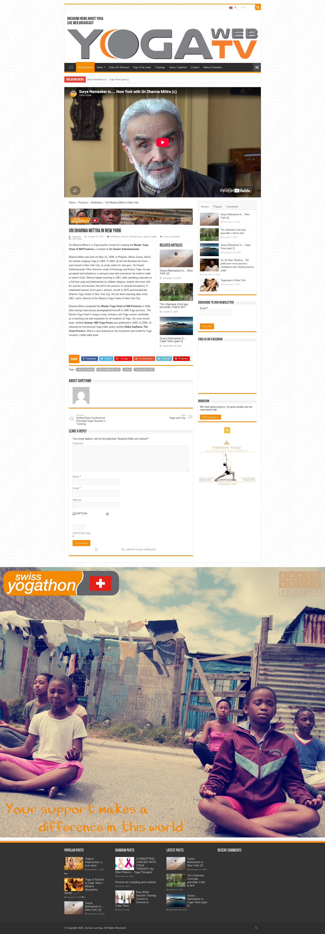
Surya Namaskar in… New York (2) (176, 272)
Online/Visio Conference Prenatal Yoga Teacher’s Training (91, 419)
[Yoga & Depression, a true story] (73, 863)
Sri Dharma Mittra (108, 369)
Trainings (160, 67)
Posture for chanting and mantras (135, 882)
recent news (85, 369)
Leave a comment (172, 236)
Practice (83, 202)
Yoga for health (150, 236)
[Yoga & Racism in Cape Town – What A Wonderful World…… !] (73, 884)
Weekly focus (85, 67)
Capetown (76, 236)
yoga (128, 369)
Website (77, 500)
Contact (195, 67)
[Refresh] (108, 514)
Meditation (96, 202)
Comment (78, 443)
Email (76, 488)
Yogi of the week (142, 67)
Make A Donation (213, 67)
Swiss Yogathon (178, 67)
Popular (217, 206)
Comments (232, 206)
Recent (205, 206)
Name (77, 476)
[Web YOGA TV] (162, 43)
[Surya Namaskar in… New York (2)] (73, 907)
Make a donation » (210, 417)
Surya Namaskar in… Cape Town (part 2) (173, 340)
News (100, 67)
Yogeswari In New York (233, 280)
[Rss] (235, 7)
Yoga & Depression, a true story (93, 862)
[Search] (258, 7)
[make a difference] (162, 702)
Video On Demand (119, 67)
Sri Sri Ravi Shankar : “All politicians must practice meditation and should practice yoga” (132, 79)
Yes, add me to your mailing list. (138, 549)
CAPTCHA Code (81, 533)
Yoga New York (144, 369)
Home (71, 67)
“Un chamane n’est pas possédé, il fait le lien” (174, 306)
